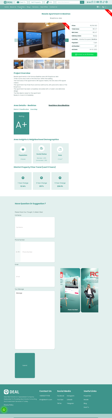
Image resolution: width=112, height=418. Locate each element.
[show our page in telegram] (106, 2)
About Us (13, 7)
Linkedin (69, 400)
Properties (87, 396)
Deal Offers (44, 7)
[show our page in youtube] (97, 2)
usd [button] (105, 7)
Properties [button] (21, 7)
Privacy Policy (8, 405)
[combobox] (17, 252)
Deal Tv (86, 407)
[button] (67, 40)
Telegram (70, 403)
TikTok (59, 403)
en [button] (100, 7)
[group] (41, 40)
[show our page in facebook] (92, 2)
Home (7, 7)
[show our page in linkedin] (101, 2)
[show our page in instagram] (95, 2)
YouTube (60, 400)
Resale (86, 400)
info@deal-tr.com (45, 400)
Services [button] (35, 7)
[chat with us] (4, 409)
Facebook (60, 396)
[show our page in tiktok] (104, 2)
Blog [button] (28, 7)
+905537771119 (44, 396)
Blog (85, 403)
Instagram (70, 396)
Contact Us (53, 7)
